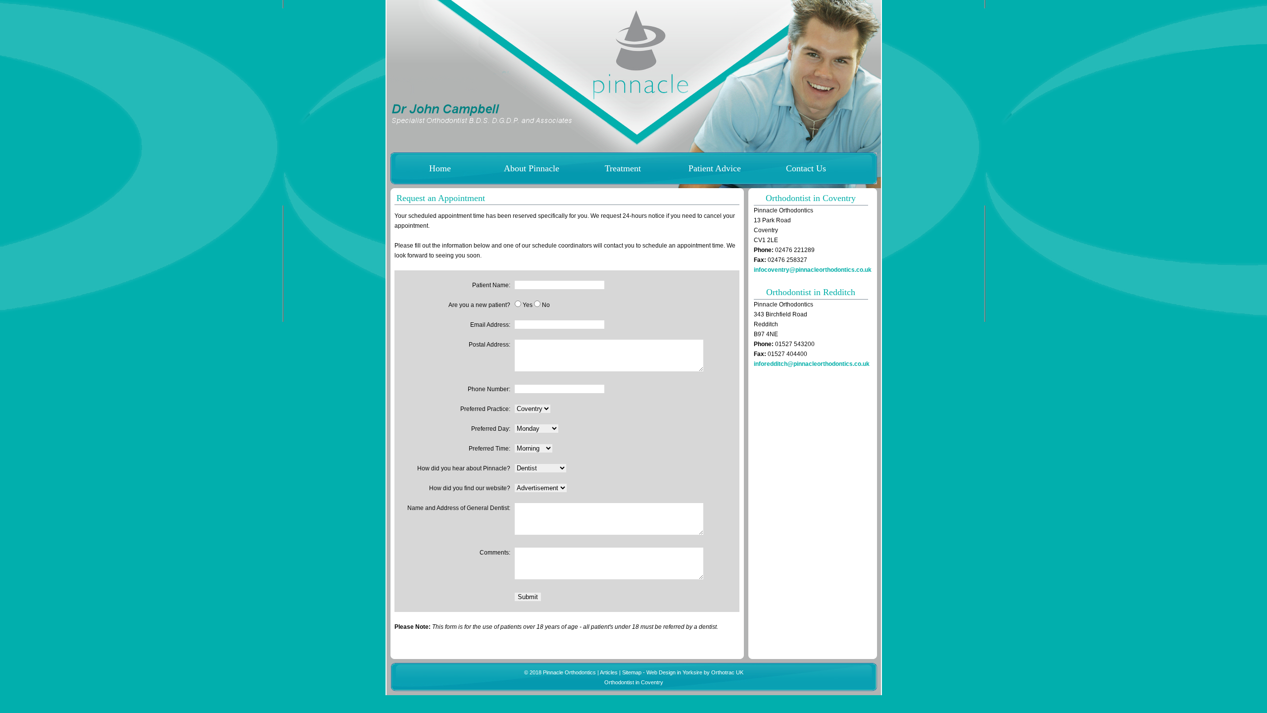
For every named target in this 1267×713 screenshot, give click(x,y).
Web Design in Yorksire (674, 672)
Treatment (623, 168)
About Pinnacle (531, 168)
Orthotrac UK (727, 672)
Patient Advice (714, 168)
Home (440, 168)
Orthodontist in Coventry (633, 682)
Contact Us (806, 168)
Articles (609, 672)
